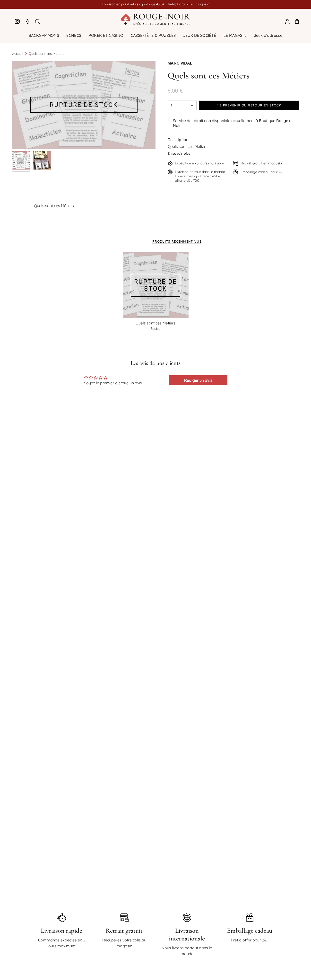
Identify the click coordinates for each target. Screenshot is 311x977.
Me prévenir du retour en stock (249, 105)
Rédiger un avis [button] (198, 380)
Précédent (12, 105)
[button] (44, 35)
